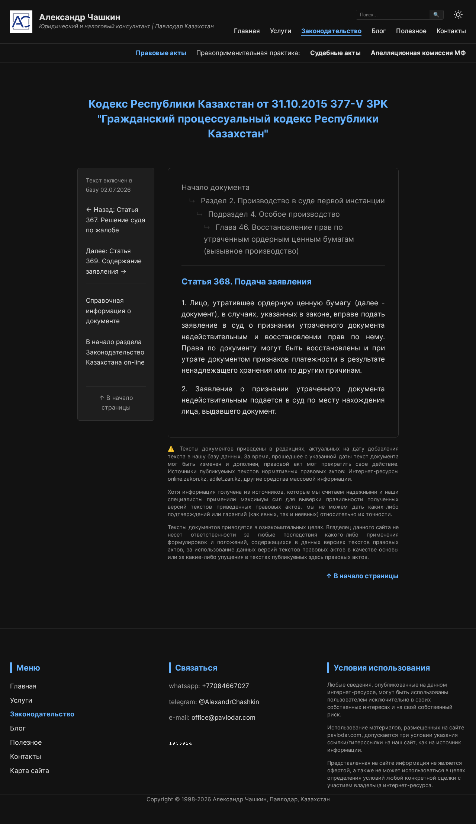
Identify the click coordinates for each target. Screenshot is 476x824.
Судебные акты (335, 53)
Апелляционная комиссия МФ (418, 53)
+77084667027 (225, 686)
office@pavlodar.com (223, 717)
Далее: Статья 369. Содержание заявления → (114, 261)
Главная (247, 31)
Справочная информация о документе (108, 311)
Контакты (451, 31)
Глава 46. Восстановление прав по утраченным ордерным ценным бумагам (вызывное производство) (279, 239)
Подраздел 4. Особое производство (274, 214)
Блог (379, 31)
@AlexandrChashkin (229, 702)
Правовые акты (161, 53)
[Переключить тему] (458, 14)
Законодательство (331, 31)
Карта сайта (29, 770)
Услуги (280, 31)
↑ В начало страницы (362, 576)
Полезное (411, 31)
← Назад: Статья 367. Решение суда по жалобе (115, 220)
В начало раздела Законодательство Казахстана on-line (115, 352)
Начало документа (215, 187)
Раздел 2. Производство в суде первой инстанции (293, 200)
